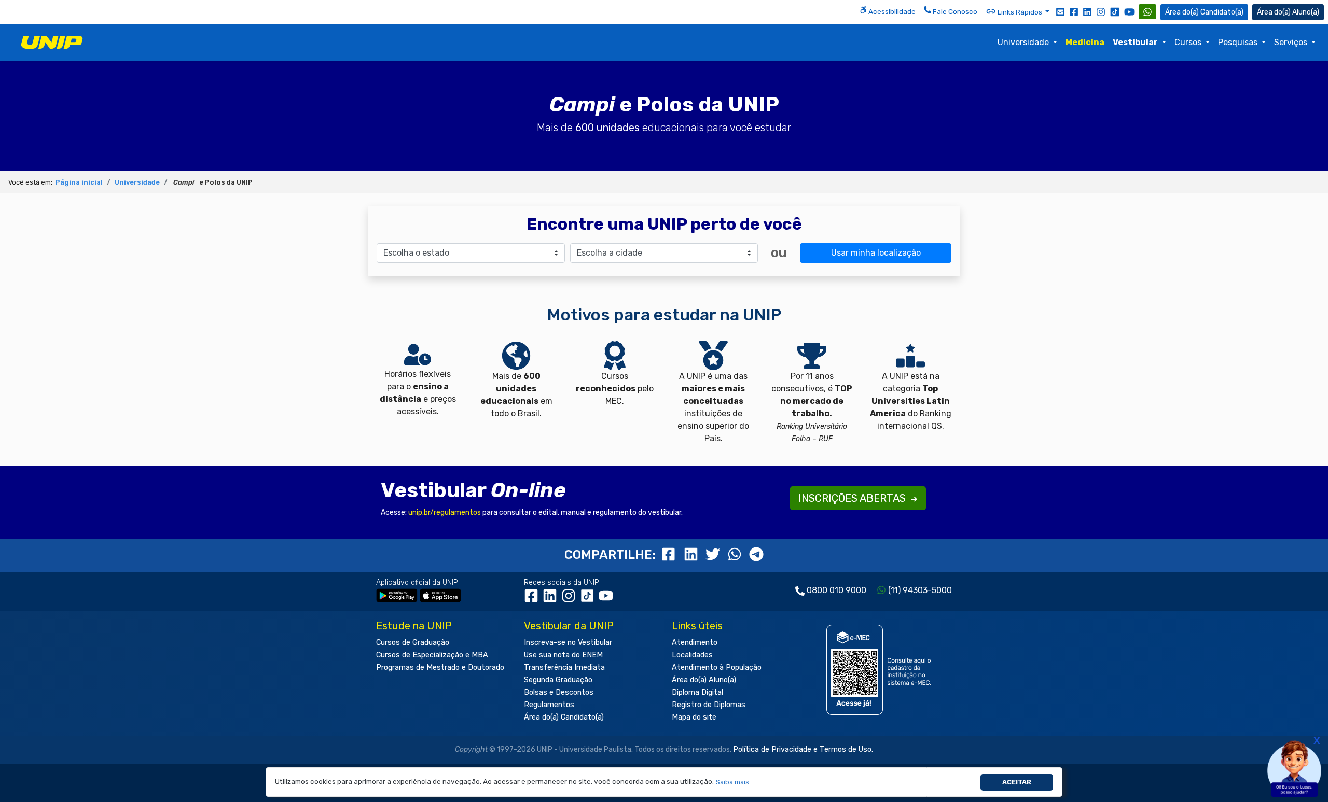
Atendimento (694, 642)
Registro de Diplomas (708, 704)
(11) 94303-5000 (920, 590)
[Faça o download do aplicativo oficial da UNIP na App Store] (440, 595)
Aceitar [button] (1016, 782)
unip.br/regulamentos (444, 512)
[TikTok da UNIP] (589, 599)
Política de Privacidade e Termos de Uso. (803, 749)
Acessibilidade (891, 11)
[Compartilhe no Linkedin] (692, 554)
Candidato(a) (1221, 12)
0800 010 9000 (836, 590)
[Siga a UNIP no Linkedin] (1087, 11)
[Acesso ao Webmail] (1060, 11)
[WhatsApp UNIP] (1147, 11)
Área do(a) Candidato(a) (564, 717)
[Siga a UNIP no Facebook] (1074, 11)
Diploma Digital (697, 692)
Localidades (692, 655)
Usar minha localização (876, 253)
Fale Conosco (954, 11)
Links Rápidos (1020, 12)
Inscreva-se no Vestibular (568, 642)
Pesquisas (1239, 42)
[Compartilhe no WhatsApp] (736, 554)
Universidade (1024, 42)
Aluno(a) (1305, 12)
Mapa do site (694, 717)
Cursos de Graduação (412, 642)
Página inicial (79, 182)
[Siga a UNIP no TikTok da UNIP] (1115, 11)
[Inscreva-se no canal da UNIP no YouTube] (1129, 11)
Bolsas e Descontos (558, 692)
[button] (732, 782)
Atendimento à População (717, 667)
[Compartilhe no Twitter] (714, 554)
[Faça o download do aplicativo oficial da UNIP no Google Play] (397, 595)
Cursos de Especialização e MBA (432, 655)
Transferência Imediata (564, 667)
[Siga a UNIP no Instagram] (1101, 11)
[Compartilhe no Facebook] (671, 554)
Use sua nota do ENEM (563, 655)
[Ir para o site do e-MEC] (881, 670)
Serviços (1291, 42)
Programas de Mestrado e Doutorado (440, 667)
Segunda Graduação (558, 680)
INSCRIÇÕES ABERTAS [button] (853, 498)
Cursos (1189, 42)
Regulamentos (549, 704)
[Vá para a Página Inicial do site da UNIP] (51, 42)
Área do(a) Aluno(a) (704, 680)
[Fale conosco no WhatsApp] (1147, 11)
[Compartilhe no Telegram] (756, 554)
